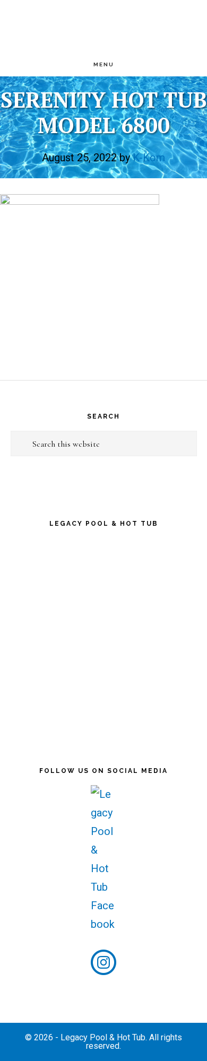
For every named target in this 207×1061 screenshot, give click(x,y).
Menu (103, 64)
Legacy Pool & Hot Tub (103, 26)
